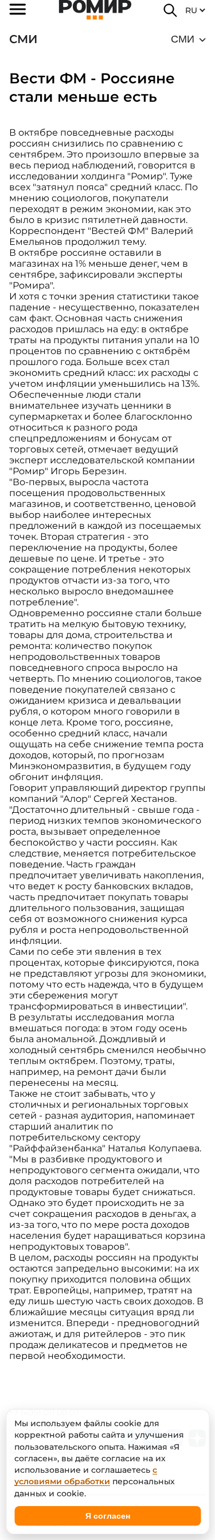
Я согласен (107, 1515)
